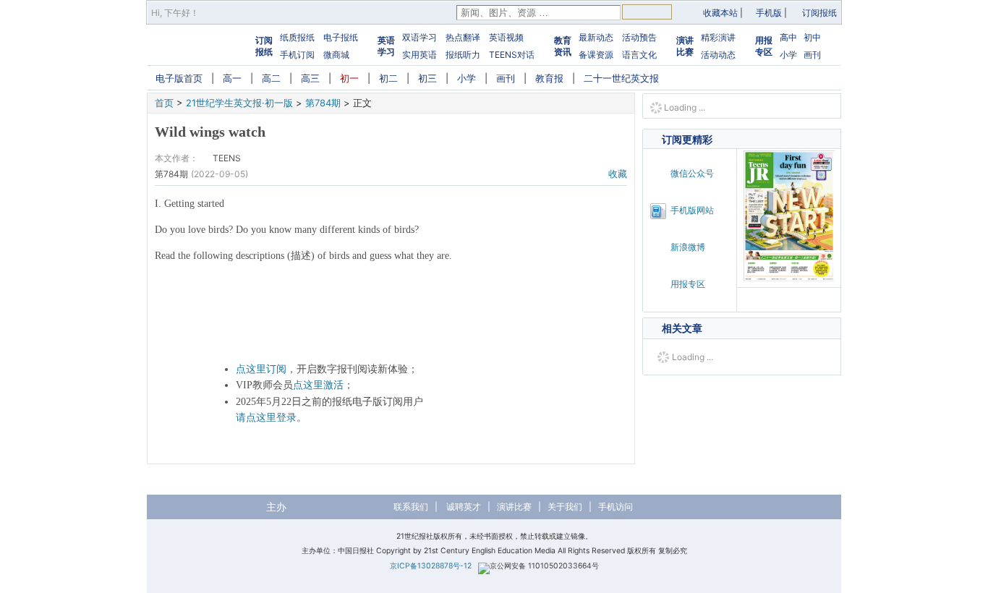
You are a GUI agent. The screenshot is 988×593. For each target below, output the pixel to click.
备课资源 (596, 54)
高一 (232, 78)
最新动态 (596, 37)
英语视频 (506, 37)
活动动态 (718, 54)
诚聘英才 (463, 506)
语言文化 (639, 54)
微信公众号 (692, 173)
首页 (164, 102)
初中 (812, 37)
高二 (271, 78)
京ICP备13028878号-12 (431, 566)
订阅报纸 (819, 12)
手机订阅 (297, 54)
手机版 (769, 12)
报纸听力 (463, 54)
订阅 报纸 (264, 46)
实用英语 (419, 54)
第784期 (323, 102)
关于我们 (565, 506)
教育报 (549, 78)
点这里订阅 (261, 369)
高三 (310, 78)
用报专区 (763, 46)
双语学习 (419, 37)
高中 (788, 37)
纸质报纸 (297, 37)
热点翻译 (463, 37)
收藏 (617, 173)
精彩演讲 (718, 37)
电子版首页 (179, 78)
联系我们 (410, 506)
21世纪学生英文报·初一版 (239, 102)
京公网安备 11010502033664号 (544, 566)
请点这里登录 (266, 417)
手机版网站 (692, 210)
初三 (427, 78)
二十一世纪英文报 (621, 78)
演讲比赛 (685, 46)
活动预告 (639, 37)
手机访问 (615, 506)
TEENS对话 (512, 54)
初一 (349, 78)
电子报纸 (340, 37)
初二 (388, 78)
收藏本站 (720, 12)
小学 (788, 54)
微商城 (336, 54)
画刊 (812, 54)
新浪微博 (687, 247)
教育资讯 (562, 46)
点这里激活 (318, 385)
